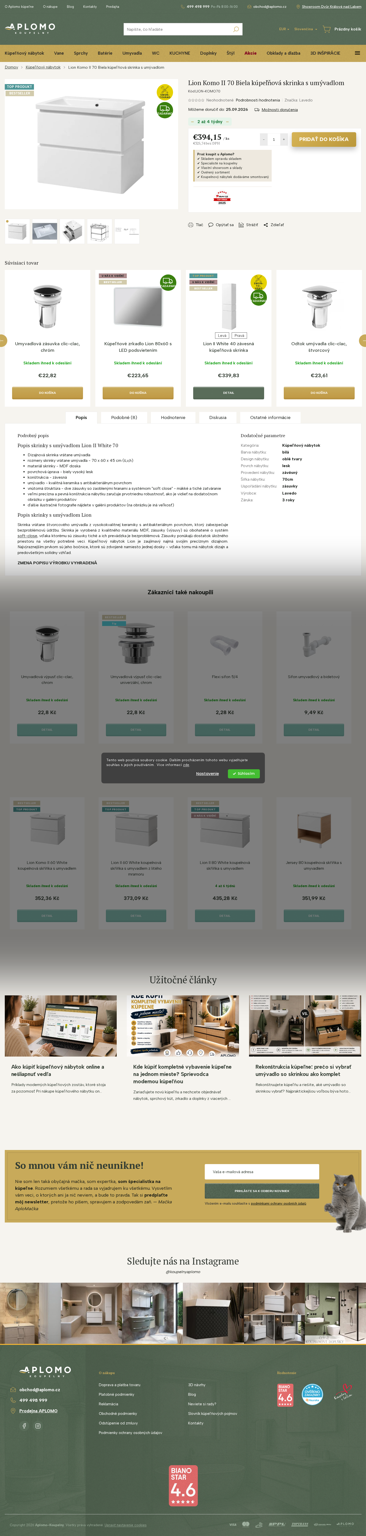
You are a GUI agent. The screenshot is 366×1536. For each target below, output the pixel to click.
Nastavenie (207, 773)
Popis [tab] (81, 417)
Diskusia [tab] (217, 417)
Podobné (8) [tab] (124, 417)
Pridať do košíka (324, 139)
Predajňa (112, 7)
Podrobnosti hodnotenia (258, 100)
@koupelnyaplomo (183, 1271)
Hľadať (236, 29)
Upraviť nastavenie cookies (126, 1525)
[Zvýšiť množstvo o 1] (284, 139)
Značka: (298, 100)
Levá (222, 335)
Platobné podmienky (116, 1394)
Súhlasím (246, 773)
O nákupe (50, 7)
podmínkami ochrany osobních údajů (278, 1203)
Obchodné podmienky (118, 1413)
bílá (285, 452)
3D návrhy (197, 1385)
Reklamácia (108, 1404)
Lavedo (289, 493)
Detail (228, 393)
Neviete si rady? (202, 1404)
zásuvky (290, 486)
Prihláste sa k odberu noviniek (262, 1191)
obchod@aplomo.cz (39, 1389)
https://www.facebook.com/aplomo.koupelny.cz (24, 1425)
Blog (70, 7)
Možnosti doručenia (280, 109)
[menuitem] (59, 53)
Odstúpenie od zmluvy (118, 1423)
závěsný (290, 472)
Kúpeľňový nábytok (301, 445)
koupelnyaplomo (38, 1425)
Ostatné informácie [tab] (270, 417)
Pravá (239, 335)
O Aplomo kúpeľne (19, 7)
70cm (287, 479)
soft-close (27, 535)
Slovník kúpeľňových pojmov (212, 1413)
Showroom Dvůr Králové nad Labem (331, 7)
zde (186, 765)
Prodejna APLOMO (38, 1410)
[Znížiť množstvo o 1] (264, 139)
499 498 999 (33, 1400)
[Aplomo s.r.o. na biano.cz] (183, 1485)
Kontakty (90, 7)
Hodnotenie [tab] (173, 417)
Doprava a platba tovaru (119, 1385)
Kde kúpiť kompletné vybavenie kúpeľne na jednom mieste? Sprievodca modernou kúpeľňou (182, 1074)
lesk (286, 465)
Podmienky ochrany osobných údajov (130, 1432)
